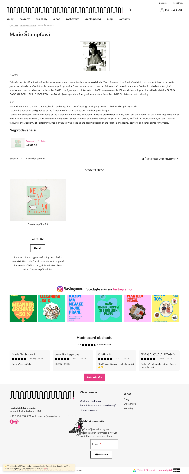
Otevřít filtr (94, 170)
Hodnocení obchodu (95, 337)
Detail (38, 248)
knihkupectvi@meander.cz (46, 416)
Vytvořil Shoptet (146, 470)
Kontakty (128, 408)
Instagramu (122, 289)
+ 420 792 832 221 (20, 416)
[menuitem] (11, 19)
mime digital (164, 470)
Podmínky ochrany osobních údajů (98, 405)
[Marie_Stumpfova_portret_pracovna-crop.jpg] (94, 56)
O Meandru (130, 403)
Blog (126, 399)
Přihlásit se (101, 454)
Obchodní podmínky (90, 401)
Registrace (178, 2)
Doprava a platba (89, 410)
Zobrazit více (94, 377)
